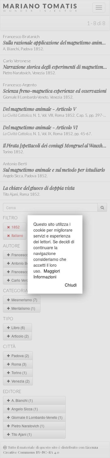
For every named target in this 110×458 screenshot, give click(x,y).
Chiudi (71, 285)
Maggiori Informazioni (46, 274)
